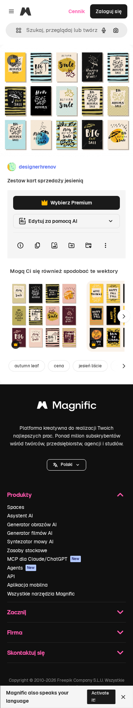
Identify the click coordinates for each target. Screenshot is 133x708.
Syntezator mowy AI (30, 541)
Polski (66, 464)
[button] (66, 465)
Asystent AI (20, 515)
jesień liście (90, 366)
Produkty (19, 494)
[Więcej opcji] (105, 245)
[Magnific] (66, 406)
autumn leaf (27, 366)
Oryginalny (48, 60)
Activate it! (100, 696)
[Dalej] (123, 316)
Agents (21, 568)
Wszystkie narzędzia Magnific (41, 594)
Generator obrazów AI (32, 524)
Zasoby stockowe (27, 550)
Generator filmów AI (29, 533)
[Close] (123, 697)
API (11, 576)
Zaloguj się (109, 11)
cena (59, 366)
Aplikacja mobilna (27, 585)
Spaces (15, 507)
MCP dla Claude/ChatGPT (43, 559)
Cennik (76, 11)
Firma (14, 632)
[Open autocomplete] (16, 30)
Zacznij (16, 612)
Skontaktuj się (26, 652)
